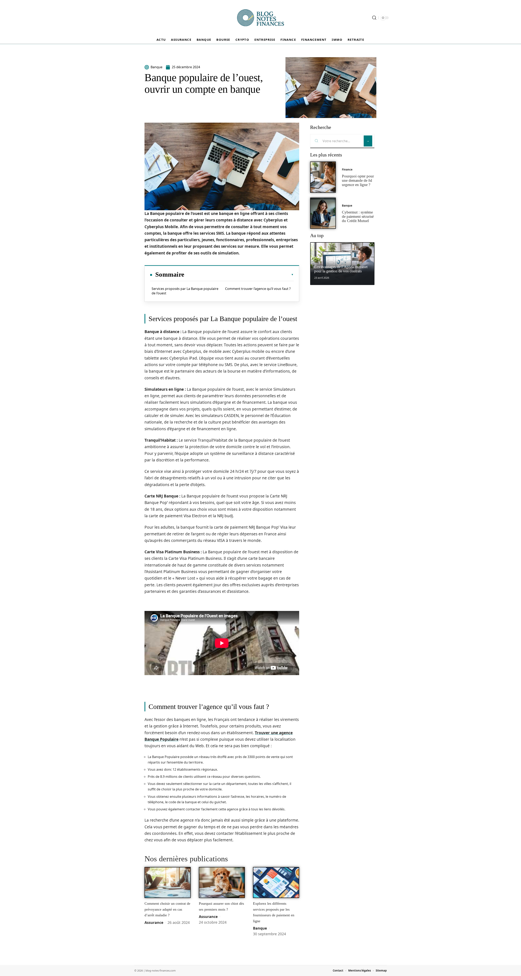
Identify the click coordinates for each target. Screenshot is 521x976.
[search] (374, 17)
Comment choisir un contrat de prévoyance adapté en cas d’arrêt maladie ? (167, 909)
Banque (260, 928)
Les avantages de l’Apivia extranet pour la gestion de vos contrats (341, 269)
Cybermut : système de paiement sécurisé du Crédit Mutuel (358, 216)
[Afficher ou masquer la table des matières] (239, 274)
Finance (347, 169)
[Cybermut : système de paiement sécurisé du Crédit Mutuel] (323, 213)
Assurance (153, 922)
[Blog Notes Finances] (260, 18)
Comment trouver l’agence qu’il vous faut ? (258, 288)
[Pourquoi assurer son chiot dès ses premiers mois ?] (222, 882)
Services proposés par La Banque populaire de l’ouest (185, 290)
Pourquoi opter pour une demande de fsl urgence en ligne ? (358, 180)
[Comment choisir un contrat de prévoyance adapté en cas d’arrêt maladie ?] (167, 882)
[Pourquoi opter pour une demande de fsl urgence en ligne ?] (323, 177)
